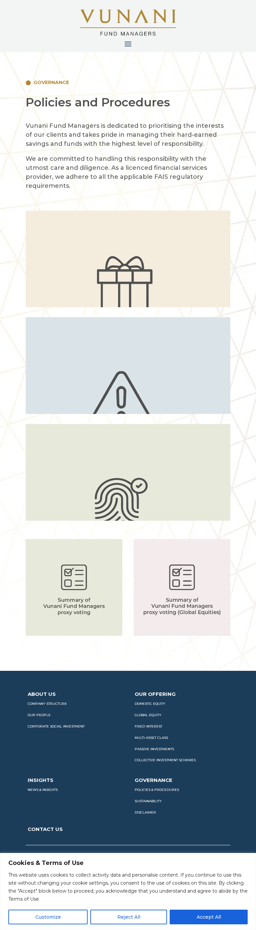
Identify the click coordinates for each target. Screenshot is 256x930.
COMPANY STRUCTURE (47, 704)
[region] (128, 891)
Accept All (209, 917)
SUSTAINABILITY (148, 801)
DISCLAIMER (145, 812)
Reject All (128, 917)
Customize (48, 917)
